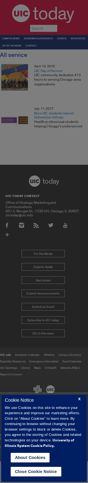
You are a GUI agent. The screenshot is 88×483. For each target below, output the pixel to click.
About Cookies (30, 457)
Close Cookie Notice (36, 471)
